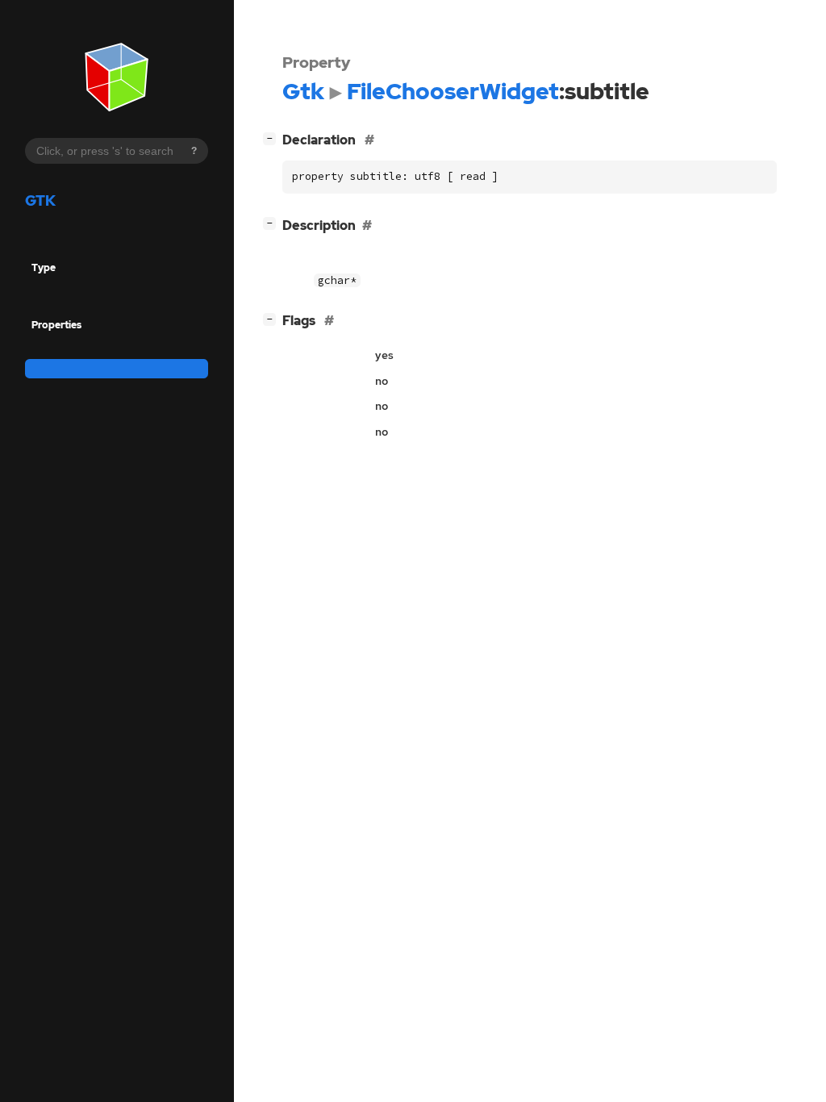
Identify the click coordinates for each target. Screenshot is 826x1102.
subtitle (48, 368)
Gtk (40, 200)
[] (272, 137)
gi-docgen (104, 396)
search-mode (62, 346)
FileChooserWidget (75, 290)
